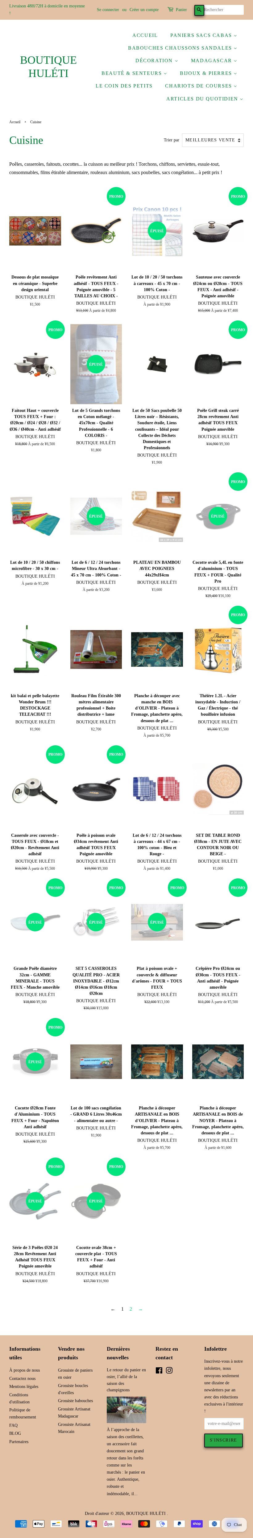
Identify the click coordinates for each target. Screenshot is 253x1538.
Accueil (145, 35)
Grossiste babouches (75, 1400)
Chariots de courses (199, 85)
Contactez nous (22, 1378)
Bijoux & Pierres (207, 73)
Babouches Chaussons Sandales (181, 48)
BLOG (15, 1433)
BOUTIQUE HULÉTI (48, 66)
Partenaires (18, 1441)
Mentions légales (23, 1386)
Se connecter (108, 9)
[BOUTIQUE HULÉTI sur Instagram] (169, 1371)
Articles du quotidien (203, 98)
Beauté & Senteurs (133, 73)
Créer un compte (144, 9)
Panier (181, 9)
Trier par (171, 139)
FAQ (13, 1425)
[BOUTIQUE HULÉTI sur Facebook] (159, 1371)
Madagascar (212, 60)
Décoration (155, 60)
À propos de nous (24, 1370)
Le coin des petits (124, 85)
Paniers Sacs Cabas (202, 35)
